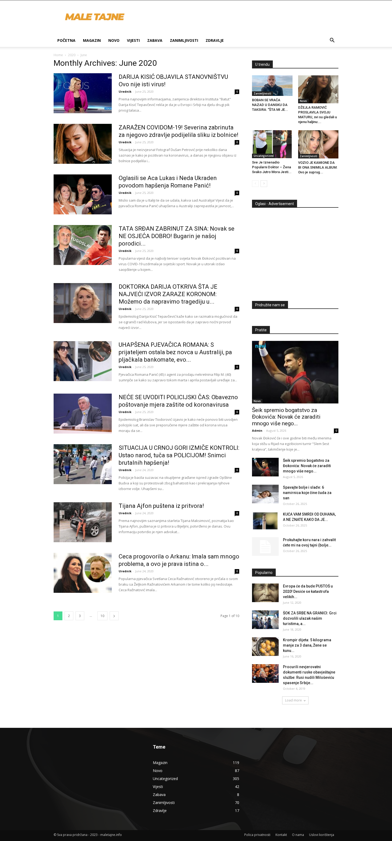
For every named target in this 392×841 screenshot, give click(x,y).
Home (58, 55)
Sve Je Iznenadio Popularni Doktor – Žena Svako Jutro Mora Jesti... (271, 167)
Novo (113, 40)
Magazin (92, 40)
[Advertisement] (297, 252)
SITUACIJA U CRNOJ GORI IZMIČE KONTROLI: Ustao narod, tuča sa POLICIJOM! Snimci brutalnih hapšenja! (179, 455)
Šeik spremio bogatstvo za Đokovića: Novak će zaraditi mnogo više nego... (286, 417)
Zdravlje (215, 40)
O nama (298, 834)
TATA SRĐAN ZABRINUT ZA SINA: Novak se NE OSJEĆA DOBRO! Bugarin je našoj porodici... (176, 236)
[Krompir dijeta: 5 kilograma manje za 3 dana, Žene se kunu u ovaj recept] (265, 646)
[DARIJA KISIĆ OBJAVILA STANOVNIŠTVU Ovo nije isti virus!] (83, 93)
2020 (71, 55)
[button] (332, 40)
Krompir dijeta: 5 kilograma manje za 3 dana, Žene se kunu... (307, 645)
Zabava (154, 40)
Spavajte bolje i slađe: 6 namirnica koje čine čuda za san (307, 492)
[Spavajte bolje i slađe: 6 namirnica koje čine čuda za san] (265, 494)
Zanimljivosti (184, 40)
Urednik (125, 91)
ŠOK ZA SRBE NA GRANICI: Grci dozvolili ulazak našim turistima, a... (310, 618)
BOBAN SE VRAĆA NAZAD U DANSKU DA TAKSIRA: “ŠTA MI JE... (270, 105)
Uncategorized (264, 156)
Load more (293, 700)
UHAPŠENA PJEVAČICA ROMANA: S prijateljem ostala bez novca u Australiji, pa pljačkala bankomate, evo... (175, 352)
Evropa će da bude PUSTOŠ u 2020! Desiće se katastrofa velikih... (308, 591)
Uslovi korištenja (321, 834)
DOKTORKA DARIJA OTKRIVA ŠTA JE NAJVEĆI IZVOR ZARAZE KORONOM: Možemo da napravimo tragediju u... (168, 294)
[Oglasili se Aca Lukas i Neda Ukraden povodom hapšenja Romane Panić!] (83, 194)
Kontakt (281, 834)
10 (102, 616)
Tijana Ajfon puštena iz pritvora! (161, 506)
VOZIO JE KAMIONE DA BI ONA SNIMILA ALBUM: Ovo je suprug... (317, 167)
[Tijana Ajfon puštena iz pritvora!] (83, 522)
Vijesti (133, 40)
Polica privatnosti (257, 834)
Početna (66, 40)
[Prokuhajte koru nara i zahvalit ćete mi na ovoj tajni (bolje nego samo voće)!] (265, 546)
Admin (257, 430)
